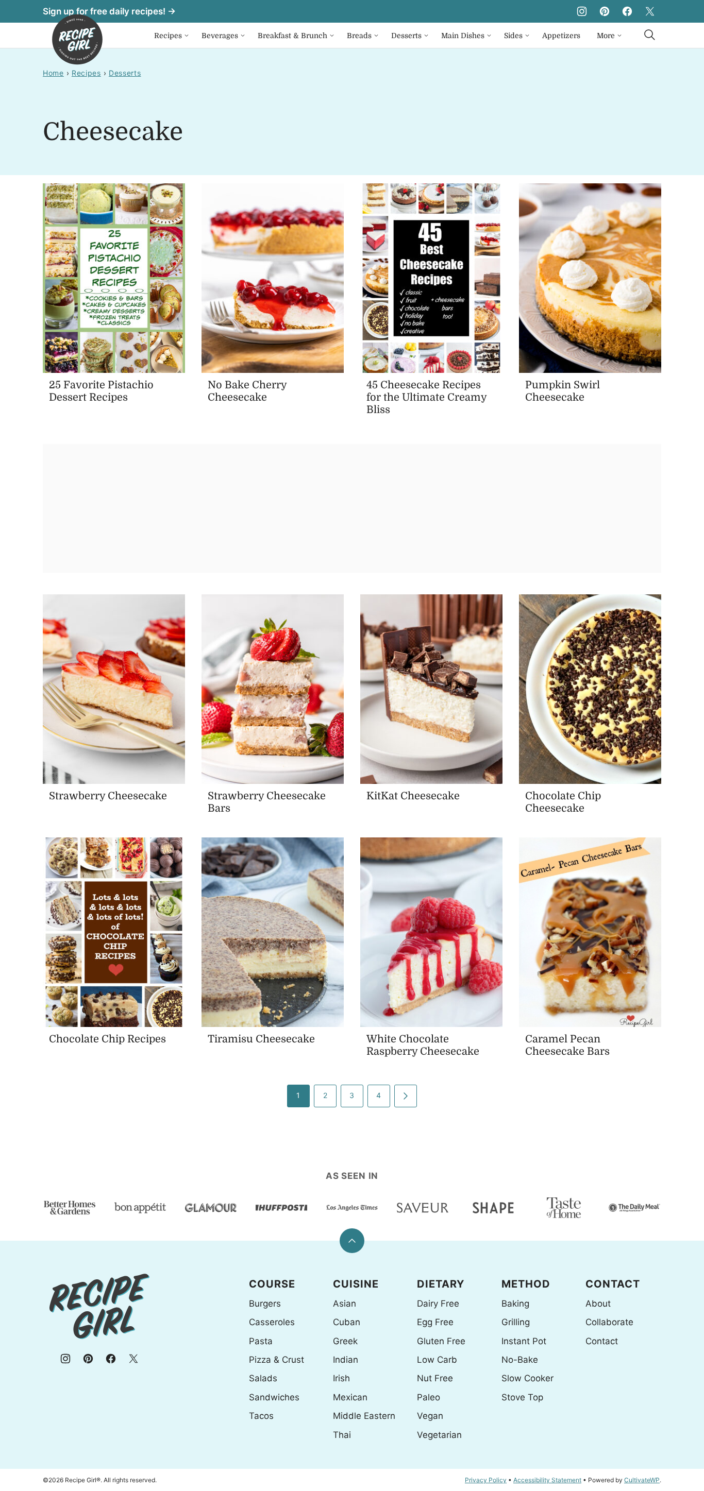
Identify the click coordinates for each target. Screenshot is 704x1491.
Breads (359, 35)
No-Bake (519, 1360)
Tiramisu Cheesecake (261, 1039)
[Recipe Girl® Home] (77, 39)
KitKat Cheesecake (413, 796)
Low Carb (437, 1360)
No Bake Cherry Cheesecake (247, 391)
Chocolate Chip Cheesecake (563, 802)
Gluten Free (441, 1341)
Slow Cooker (527, 1378)
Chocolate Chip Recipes (107, 1039)
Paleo (428, 1397)
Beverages (220, 35)
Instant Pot (523, 1341)
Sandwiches (274, 1397)
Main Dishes (462, 35)
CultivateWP (642, 1480)
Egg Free (435, 1322)
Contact (601, 1341)
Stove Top (522, 1397)
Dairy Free (438, 1303)
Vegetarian (439, 1435)
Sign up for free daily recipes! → (109, 11)
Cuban (346, 1322)
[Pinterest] (604, 11)
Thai (342, 1435)
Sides (513, 35)
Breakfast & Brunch (292, 35)
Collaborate (609, 1322)
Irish (341, 1378)
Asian (344, 1303)
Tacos (261, 1416)
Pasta (261, 1341)
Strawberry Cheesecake (108, 796)
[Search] (650, 35)
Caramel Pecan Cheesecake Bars (567, 1045)
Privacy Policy (486, 1480)
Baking (515, 1303)
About (598, 1303)
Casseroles (272, 1322)
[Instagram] (582, 11)
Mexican (350, 1397)
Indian (345, 1360)
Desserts (406, 35)
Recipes (168, 35)
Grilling (515, 1322)
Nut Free (435, 1378)
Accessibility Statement (547, 1480)
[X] (650, 11)
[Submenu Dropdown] (186, 35)
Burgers (265, 1303)
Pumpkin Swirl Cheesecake (562, 391)
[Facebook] (627, 11)
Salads (263, 1378)
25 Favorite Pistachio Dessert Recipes (101, 391)
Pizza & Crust (276, 1360)
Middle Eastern (364, 1416)
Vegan (430, 1416)
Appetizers (561, 35)
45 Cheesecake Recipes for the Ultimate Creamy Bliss (426, 397)
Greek (345, 1341)
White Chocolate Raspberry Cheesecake (422, 1045)
